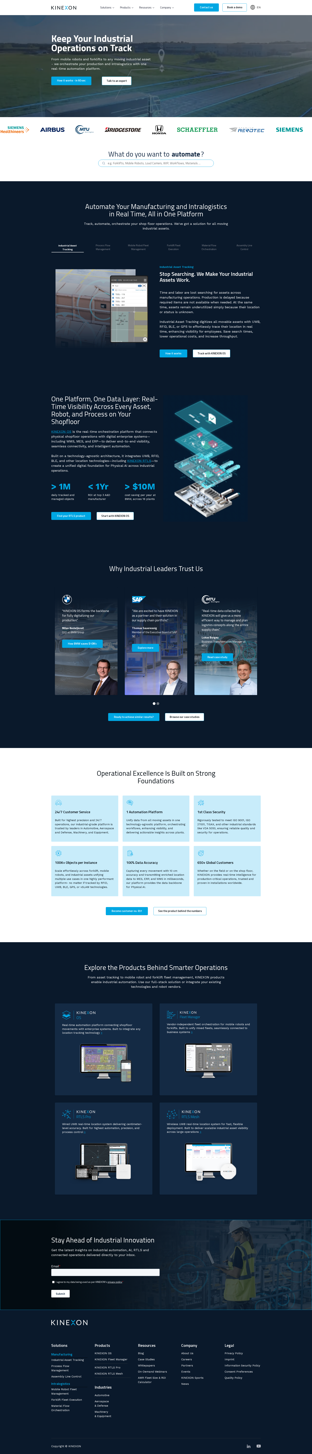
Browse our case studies (185, 717)
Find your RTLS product (71, 516)
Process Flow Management (60, 1368)
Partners (187, 1365)
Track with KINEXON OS (212, 353)
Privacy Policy (234, 1353)
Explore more (145, 648)
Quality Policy (233, 1377)
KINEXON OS (61, 431)
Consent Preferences (239, 1371)
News (185, 1384)
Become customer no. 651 (127, 911)
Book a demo (234, 7)
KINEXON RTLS (139, 461)
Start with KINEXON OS (115, 516)
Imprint (229, 1359)
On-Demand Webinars (152, 1371)
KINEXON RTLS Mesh (109, 1373)
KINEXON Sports (192, 1377)
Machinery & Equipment (103, 1414)
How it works (173, 353)
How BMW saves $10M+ (82, 644)
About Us (187, 1353)
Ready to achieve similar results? (134, 717)
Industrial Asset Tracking (67, 1360)
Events (185, 1371)
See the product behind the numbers (180, 911)
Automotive (102, 1395)
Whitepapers (146, 1365)
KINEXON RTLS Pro (107, 1367)
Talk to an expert (117, 81)
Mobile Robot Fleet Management (64, 1391)
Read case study (217, 657)
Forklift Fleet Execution (66, 1399)
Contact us (206, 7)
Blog (141, 1353)
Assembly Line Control (66, 1376)
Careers (186, 1359)
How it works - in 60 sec (71, 80)
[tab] (67, 247)
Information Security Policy (242, 1365)
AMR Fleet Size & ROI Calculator (152, 1380)
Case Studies (146, 1359)
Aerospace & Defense (102, 1403)
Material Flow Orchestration (60, 1408)
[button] (107, 7)
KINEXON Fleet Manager (111, 1359)
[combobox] (156, 163)
